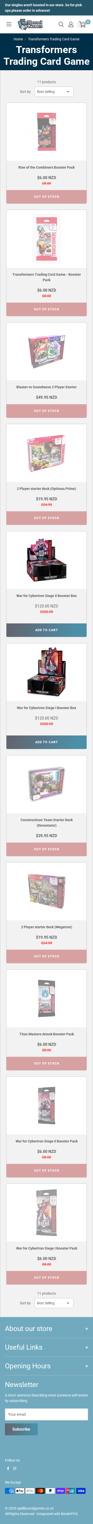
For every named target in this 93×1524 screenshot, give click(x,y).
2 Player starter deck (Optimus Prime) (46, 489)
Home (18, 39)
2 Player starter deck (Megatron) (46, 927)
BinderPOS (69, 1514)
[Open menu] (9, 24)
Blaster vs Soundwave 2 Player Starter (46, 387)
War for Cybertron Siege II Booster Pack (47, 1141)
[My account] (70, 24)
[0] (82, 24)
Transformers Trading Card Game (53, 39)
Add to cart (46, 630)
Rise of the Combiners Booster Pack (46, 167)
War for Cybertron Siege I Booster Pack (46, 1248)
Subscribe (21, 1429)
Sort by (25, 91)
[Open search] (61, 24)
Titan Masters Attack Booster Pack (46, 1034)
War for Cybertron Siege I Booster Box (46, 708)
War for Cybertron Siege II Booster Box (46, 596)
